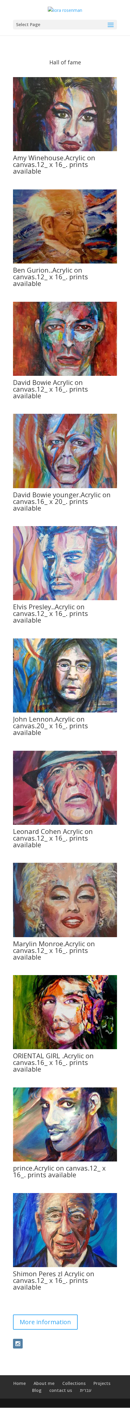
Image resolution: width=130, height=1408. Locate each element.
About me (44, 1383)
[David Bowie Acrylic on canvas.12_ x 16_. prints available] (65, 374)
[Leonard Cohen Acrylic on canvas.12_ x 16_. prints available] (65, 823)
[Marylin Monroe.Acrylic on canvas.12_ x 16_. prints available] (65, 935)
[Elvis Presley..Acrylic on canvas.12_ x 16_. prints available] (65, 598)
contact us (60, 1390)
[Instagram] (18, 1343)
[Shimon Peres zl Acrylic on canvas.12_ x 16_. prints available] (65, 1265)
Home (19, 1383)
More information (45, 1322)
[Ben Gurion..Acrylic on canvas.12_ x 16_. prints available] (65, 262)
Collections (74, 1383)
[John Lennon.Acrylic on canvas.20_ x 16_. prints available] (65, 711)
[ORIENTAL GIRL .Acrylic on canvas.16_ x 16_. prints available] (65, 1047)
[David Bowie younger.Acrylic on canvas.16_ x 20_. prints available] (65, 486)
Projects (101, 1383)
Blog (36, 1390)
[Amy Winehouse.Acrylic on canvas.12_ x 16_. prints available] (65, 149)
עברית (86, 1390)
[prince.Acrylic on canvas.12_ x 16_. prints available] (65, 1160)
